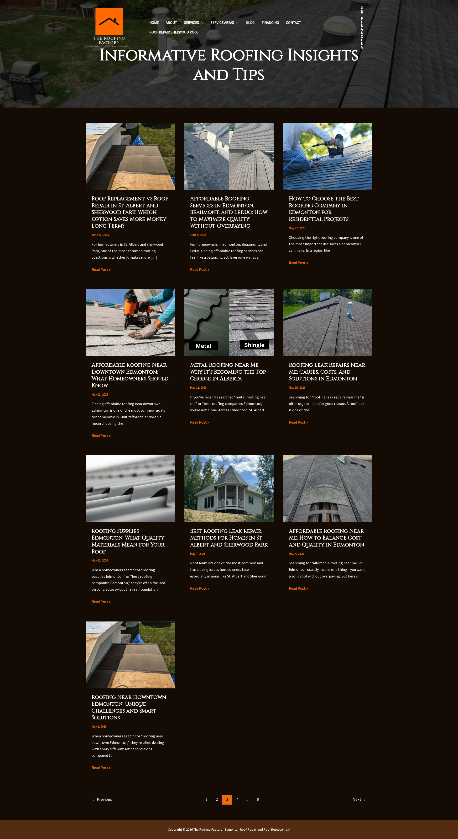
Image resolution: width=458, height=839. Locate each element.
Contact (293, 22)
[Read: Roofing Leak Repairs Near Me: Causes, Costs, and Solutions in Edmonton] (327, 322)
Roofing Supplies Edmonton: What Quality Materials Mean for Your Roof (128, 541)
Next (359, 799)
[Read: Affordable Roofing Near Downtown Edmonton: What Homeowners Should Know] (130, 322)
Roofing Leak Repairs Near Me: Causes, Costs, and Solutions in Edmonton (327, 372)
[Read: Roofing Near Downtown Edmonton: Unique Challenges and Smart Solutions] (130, 654)
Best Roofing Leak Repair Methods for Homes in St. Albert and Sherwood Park (229, 538)
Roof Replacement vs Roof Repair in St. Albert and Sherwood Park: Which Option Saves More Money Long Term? (130, 212)
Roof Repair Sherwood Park (173, 32)
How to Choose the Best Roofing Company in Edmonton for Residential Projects (324, 209)
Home (154, 22)
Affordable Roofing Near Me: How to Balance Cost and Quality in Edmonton (326, 538)
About (171, 22)
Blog (250, 22)
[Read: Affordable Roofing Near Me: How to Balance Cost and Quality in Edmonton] (327, 488)
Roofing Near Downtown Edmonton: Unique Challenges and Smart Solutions (129, 707)
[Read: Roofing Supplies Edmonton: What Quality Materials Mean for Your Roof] (130, 488)
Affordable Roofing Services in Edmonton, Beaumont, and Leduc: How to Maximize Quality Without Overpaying (228, 212)
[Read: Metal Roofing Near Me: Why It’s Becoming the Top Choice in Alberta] (228, 322)
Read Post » (101, 270)
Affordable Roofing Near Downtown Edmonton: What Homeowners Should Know (130, 375)
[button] (201, 22)
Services (191, 22)
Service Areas (222, 22)
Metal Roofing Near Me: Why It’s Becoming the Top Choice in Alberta (228, 372)
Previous (102, 799)
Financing (270, 22)
